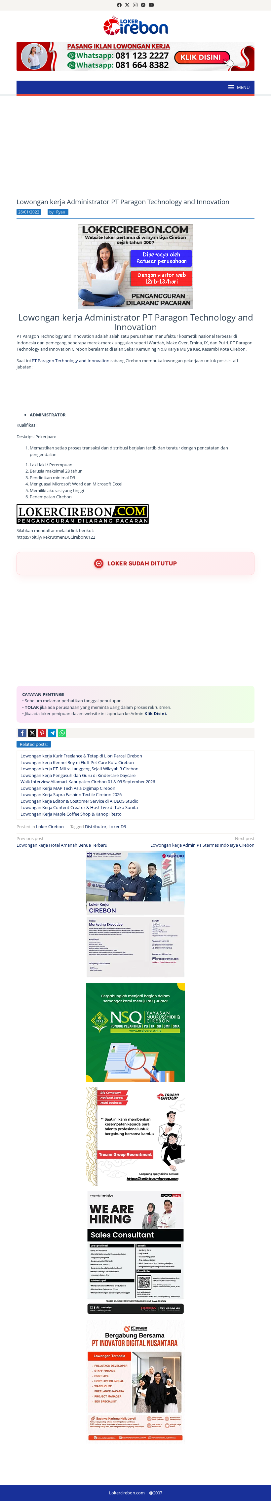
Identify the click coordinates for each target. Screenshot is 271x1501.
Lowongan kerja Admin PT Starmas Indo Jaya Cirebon (202, 841)
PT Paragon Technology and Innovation (70, 361)
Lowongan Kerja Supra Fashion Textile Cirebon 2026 (71, 794)
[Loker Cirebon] (135, 26)
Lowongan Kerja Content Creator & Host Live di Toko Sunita (79, 807)
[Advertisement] (135, 147)
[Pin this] (42, 733)
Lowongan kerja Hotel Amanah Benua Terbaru (62, 841)
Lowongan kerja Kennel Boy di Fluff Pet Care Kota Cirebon (77, 762)
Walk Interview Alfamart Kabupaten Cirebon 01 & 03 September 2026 (87, 782)
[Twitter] (127, 5)
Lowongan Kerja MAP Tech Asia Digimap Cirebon (67, 788)
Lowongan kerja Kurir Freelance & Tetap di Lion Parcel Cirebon (81, 756)
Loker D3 (117, 826)
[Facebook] (119, 5)
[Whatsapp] (62, 733)
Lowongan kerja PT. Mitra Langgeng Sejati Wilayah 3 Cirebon (79, 769)
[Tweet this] (32, 733)
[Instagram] (135, 5)
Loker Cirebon (50, 826)
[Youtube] (151, 5)
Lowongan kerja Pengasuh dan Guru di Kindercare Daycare (78, 775)
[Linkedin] (143, 5)
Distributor (95, 826)
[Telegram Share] (52, 733)
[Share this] (22, 733)
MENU (243, 87)
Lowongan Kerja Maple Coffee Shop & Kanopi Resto (71, 814)
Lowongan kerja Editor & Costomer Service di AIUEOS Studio (79, 801)
